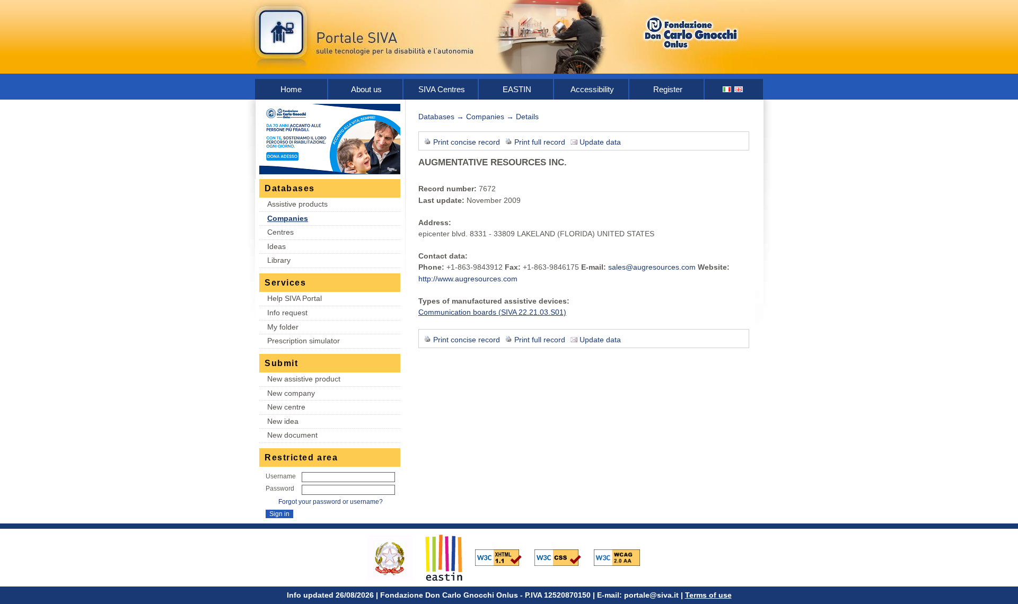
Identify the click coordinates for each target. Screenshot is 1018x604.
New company (291, 393)
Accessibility (592, 89)
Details (527, 116)
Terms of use (708, 595)
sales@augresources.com (652, 267)
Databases (436, 116)
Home (291, 89)
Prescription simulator (303, 340)
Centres (280, 232)
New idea (283, 421)
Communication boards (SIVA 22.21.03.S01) (492, 312)
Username (281, 476)
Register (667, 89)
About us (366, 89)
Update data (600, 142)
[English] (739, 89)
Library (279, 260)
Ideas (276, 246)
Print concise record (466, 142)
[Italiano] (727, 89)
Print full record (539, 142)
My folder (283, 327)
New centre (286, 407)
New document (292, 435)
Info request (287, 312)
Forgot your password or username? (330, 502)
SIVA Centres (441, 89)
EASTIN (517, 89)
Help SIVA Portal (294, 298)
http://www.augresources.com (467, 278)
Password (280, 488)
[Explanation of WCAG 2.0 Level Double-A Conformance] (622, 557)
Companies (287, 218)
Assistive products (297, 204)
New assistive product (303, 379)
